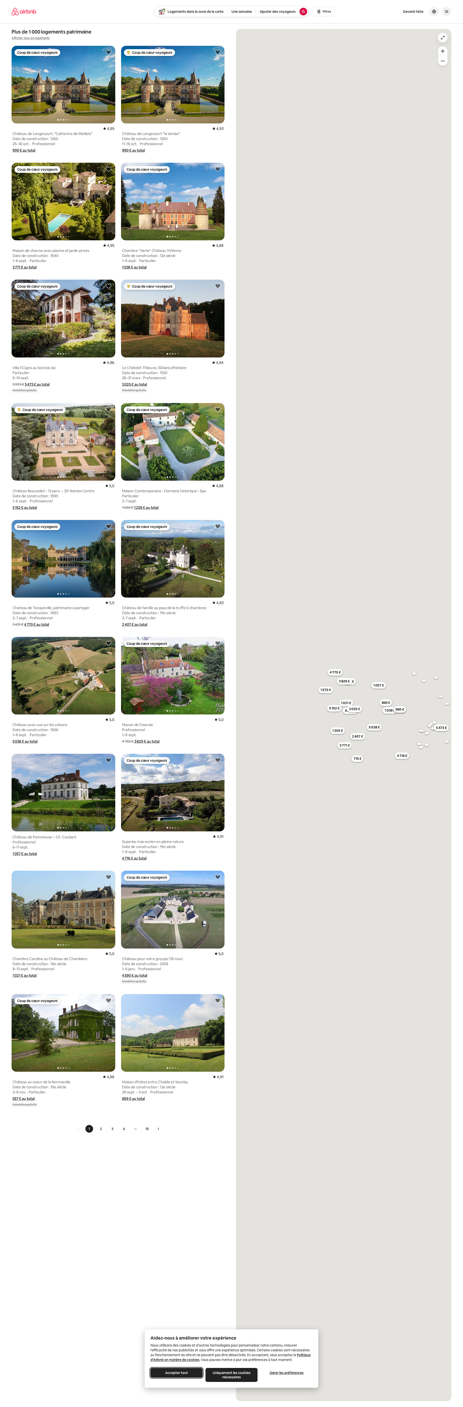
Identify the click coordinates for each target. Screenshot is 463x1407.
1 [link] (89, 1129)
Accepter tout (176, 1373)
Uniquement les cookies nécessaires (232, 1375)
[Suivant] (158, 1129)
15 (147, 1129)
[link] (78, 1129)
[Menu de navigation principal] (446, 11)
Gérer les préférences (287, 1373)
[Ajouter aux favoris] (108, 52)
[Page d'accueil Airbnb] (24, 11)
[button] (24, 150)
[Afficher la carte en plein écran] (443, 37)
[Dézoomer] (443, 51)
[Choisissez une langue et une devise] (434, 11)
